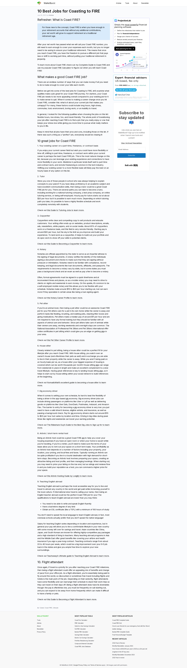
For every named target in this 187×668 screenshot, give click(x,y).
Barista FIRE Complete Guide (120, 632)
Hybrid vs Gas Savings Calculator (85, 626)
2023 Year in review (118, 657)
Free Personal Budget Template (122, 635)
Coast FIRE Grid (117, 623)
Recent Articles (119, 639)
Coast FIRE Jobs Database (83, 646)
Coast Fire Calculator (81, 620)
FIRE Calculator (79, 623)
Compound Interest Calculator (84, 643)
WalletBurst (49, 3)
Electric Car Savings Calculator (84, 638)
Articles (118, 3)
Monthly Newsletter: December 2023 (123, 655)
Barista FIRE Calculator (81, 632)
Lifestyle (55, 608)
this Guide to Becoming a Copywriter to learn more (69, 244)
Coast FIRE (48, 608)
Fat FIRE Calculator (80, 629)
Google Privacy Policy (80, 665)
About (135, 3)
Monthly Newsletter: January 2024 (122, 646)
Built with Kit (131, 165)
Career (42, 608)
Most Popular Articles (122, 616)
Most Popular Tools (84, 616)
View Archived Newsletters (131, 143)
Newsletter (145, 3)
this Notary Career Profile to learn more (64, 298)
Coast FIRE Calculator (61, 68)
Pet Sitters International (93, 328)
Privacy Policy (41, 632)
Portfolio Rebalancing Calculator (84, 640)
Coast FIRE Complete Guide (120, 620)
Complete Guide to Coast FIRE (92, 65)
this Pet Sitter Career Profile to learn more (65, 340)
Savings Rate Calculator (82, 635)
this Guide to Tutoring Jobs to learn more (65, 210)
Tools (127, 3)
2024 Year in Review (118, 643)
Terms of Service (95, 665)
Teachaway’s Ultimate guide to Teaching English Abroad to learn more (78, 556)
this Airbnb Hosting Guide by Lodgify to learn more (69, 476)
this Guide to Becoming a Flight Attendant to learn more (71, 599)
